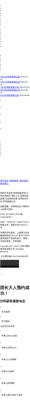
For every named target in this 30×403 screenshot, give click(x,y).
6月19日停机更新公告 (10, 90)
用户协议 (4, 180)
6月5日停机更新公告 (9, 95)
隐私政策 (14, 180)
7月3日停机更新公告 (9, 87)
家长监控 (24, 180)
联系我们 (4, 183)
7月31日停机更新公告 (10, 77)
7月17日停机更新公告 (10, 82)
